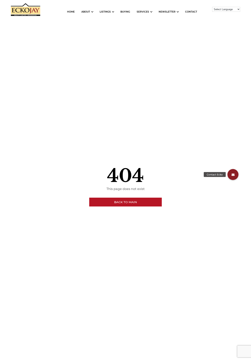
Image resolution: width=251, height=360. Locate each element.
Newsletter (167, 11)
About (85, 11)
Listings (105, 11)
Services (143, 11)
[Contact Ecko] (232, 174)
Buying (125, 11)
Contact (191, 11)
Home (71, 11)
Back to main (125, 202)
